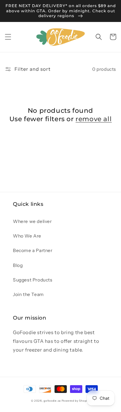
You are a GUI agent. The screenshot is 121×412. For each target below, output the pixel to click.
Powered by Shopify (76, 400)
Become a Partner (33, 250)
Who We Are (27, 236)
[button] (8, 37)
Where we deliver (32, 221)
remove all (94, 119)
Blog (18, 265)
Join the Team (28, 294)
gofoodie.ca (52, 400)
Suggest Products (33, 280)
